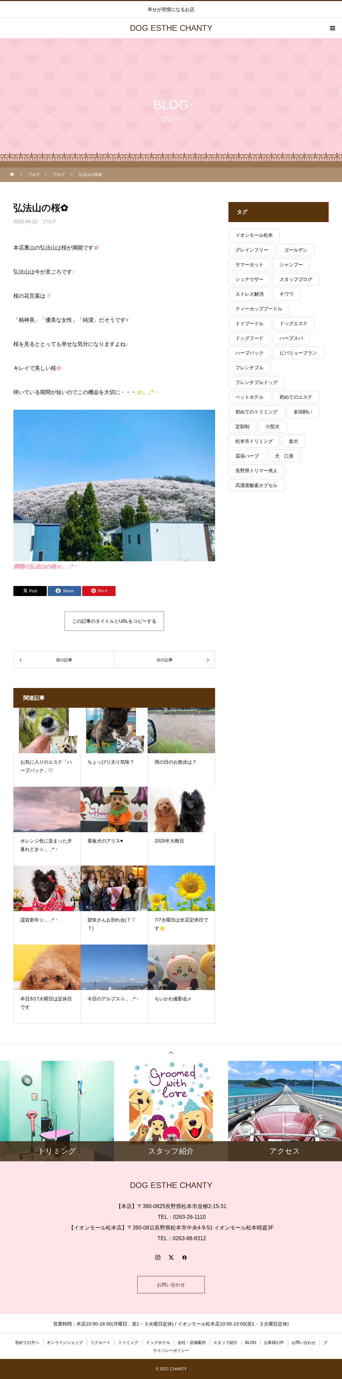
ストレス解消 (249, 294)
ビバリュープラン (298, 353)
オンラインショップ (65, 1342)
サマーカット (249, 264)
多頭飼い (303, 411)
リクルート (101, 1342)
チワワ (287, 294)
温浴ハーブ (247, 456)
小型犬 (273, 426)
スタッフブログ (296, 279)
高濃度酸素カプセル (256, 485)
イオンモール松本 (254, 235)
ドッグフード (249, 338)
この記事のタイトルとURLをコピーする (114, 621)
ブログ (49, 221)
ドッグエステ (294, 323)
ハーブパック (249, 353)
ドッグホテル (158, 1342)
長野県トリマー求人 (256, 470)
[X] (171, 1257)
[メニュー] (332, 28)
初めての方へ (27, 1342)
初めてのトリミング (256, 411)
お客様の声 (274, 1342)
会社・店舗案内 (192, 1342)
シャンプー (291, 264)
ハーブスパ (291, 338)
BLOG (250, 1342)
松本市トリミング (254, 441)
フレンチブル (249, 367)
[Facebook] (184, 1257)
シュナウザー (249, 279)
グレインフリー (251, 250)
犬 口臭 (284, 456)
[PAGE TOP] (171, 1052)
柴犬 (293, 441)
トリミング (128, 1342)
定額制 (242, 426)
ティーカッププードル (258, 308)
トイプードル (249, 323)
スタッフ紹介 (225, 1342)
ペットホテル (249, 397)
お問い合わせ (171, 1284)
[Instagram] (157, 1257)
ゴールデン (296, 250)
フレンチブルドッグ (256, 382)
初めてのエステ (296, 397)
